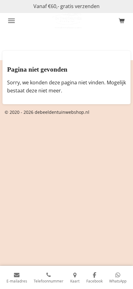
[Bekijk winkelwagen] (121, 21)
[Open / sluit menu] (11, 21)
